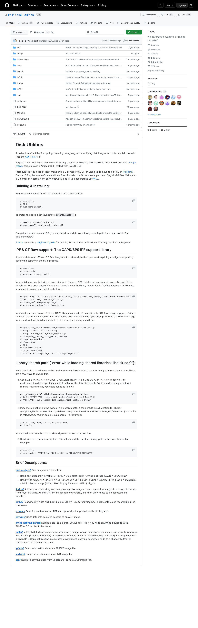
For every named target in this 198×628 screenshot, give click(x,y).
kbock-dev (23, 41)
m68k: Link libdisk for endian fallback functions (88, 89)
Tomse (19, 242)
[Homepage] (7, 5)
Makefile (21, 113)
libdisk (20, 83)
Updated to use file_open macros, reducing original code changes (97, 77)
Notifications (151, 15)
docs (19, 65)
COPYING (21, 107)
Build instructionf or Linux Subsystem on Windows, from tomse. (95, 65)
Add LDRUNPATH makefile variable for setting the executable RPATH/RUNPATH (103, 119)
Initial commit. (72, 107)
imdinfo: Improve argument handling (83, 71)
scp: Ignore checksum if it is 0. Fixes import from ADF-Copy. (94, 95)
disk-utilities (25, 15)
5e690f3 (105, 41)
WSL (95, 178)
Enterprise (87, 5)
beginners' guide (46, 242)
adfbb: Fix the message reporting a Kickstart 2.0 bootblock (94, 47)
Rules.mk (21, 125)
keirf (11, 15)
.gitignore (21, 101)
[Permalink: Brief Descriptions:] (14, 462)
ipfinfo (20, 77)
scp (19, 95)
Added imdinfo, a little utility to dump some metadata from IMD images (99, 101)
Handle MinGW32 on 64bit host (54, 41)
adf (18, 47)
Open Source (68, 5)
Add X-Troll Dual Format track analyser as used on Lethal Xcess (95, 59)
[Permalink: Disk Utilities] (14, 145)
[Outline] (138, 133)
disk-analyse (23, 59)
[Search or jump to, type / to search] (161, 5)
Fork (168, 15)
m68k (20, 89)
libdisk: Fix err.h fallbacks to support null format (88, 83)
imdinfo (20, 71)
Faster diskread (73, 53)
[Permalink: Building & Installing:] (14, 186)
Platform (17, 5)
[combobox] (106, 32)
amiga (20, 53)
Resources (50, 5)
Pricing (102, 5)
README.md (23, 119)
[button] (134, 201)
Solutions (33, 5)
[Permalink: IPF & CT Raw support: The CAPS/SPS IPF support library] (14, 250)
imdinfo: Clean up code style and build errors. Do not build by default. (99, 113)
